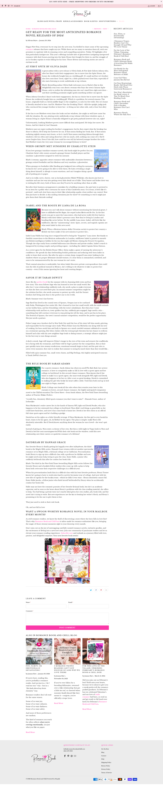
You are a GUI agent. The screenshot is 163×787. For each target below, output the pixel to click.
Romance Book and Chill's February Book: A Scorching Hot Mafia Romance (123, 62)
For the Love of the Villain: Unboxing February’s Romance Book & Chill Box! (122, 53)
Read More (30, 732)
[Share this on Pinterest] (101, 590)
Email (70, 602)
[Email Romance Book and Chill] (12, 6)
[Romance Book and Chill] (81, 14)
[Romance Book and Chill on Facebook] (2, 6)
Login (152, 6)
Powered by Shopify (53, 779)
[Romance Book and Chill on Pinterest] (5, 6)
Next (105, 29)
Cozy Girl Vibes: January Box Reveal (122, 79)
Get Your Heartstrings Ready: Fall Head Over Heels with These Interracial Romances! (123, 86)
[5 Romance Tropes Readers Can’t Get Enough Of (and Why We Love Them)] (67, 651)
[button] (108, 21)
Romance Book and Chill (39, 779)
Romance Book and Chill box (47, 521)
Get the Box (105, 749)
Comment (29, 611)
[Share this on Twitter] (91, 590)
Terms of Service (106, 772)
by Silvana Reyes (31, 40)
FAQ (102, 759)
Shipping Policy (106, 762)
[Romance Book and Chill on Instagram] (8, 6)
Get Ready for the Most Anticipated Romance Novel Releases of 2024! (121, 71)
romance (29, 49)
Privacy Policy (105, 769)
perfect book (42, 282)
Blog (102, 752)
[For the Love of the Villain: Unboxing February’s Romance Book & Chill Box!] (95, 651)
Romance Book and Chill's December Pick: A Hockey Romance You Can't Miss (122, 105)
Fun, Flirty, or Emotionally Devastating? (34, 668)
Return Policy (105, 766)
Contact (103, 756)
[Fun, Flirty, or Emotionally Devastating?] (39, 651)
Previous (97, 29)
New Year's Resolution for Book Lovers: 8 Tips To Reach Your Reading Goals (123, 95)
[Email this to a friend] (106, 590)
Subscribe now (67, 533)
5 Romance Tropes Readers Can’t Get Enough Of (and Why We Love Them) (122, 44)
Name (28, 602)
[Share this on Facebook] (96, 590)
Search (17, 6)
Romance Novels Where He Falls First (122, 114)
